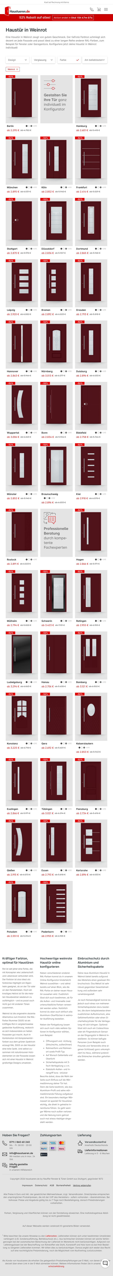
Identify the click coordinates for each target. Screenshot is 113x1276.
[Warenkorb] (98, 9)
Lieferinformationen (96, 1150)
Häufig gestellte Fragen (18, 1165)
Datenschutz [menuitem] (41, 1185)
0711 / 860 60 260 (49, 2)
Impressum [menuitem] (27, 1185)
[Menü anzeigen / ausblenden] (105, 9)
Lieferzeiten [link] (51, 1236)
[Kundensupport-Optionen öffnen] (105, 1263)
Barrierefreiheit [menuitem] (63, 1185)
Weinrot (11, 69)
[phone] (91, 9)
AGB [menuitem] (52, 1185)
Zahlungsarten (51, 1135)
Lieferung (84, 1135)
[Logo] (17, 11)
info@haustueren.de (21, 1153)
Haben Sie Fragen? (16, 1135)
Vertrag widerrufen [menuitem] (82, 1185)
